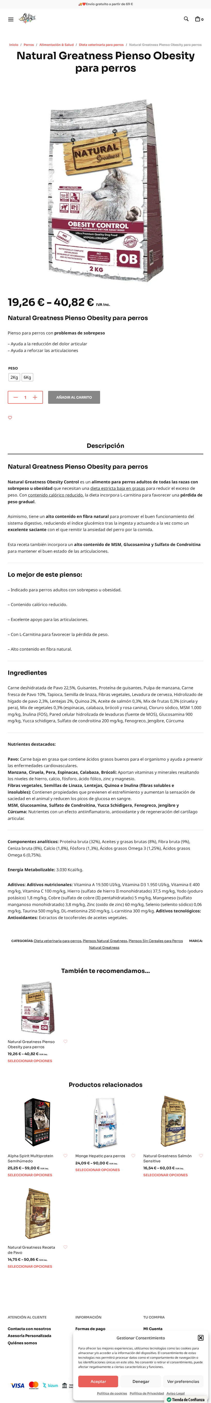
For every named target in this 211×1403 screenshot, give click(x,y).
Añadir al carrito (74, 397)
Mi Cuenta (152, 1328)
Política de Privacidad (147, 1393)
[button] (200, 1337)
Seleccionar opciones (30, 1061)
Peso (13, 368)
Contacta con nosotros (29, 1328)
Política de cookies (112, 1393)
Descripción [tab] (105, 446)
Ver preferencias (183, 1381)
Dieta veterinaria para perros (101, 45)
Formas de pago (90, 1328)
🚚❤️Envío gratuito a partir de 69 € (105, 4)
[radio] (14, 377)
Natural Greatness (104, 947)
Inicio (13, 45)
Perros (29, 45)
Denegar (141, 1381)
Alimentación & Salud (56, 45)
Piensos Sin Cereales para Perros (156, 941)
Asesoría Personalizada (29, 1335)
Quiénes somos (22, 1343)
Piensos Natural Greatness (105, 941)
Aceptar (98, 1381)
